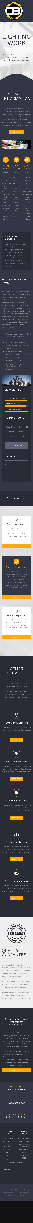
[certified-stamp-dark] (16, 924)
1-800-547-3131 (15, 1059)
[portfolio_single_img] (16, 375)
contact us (22, 1051)
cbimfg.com (8, 1169)
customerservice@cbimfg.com (15, 1062)
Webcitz (22, 1195)
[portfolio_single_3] (16, 140)
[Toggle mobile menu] (29, 6)
